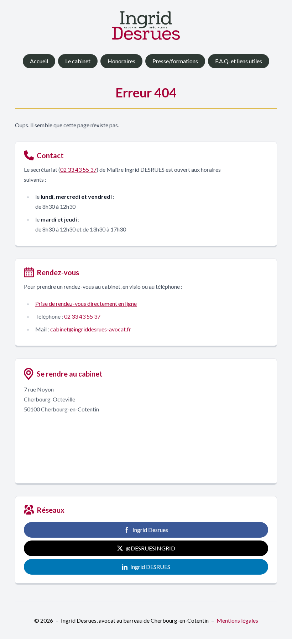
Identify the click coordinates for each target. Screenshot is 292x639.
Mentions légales (237, 620)
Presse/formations (175, 61)
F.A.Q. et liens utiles (238, 61)
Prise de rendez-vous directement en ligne (86, 303)
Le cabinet (77, 61)
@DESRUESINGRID (150, 548)
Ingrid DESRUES (150, 566)
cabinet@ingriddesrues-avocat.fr (90, 329)
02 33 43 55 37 (78, 169)
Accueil (39, 61)
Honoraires (121, 61)
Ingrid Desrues (150, 529)
